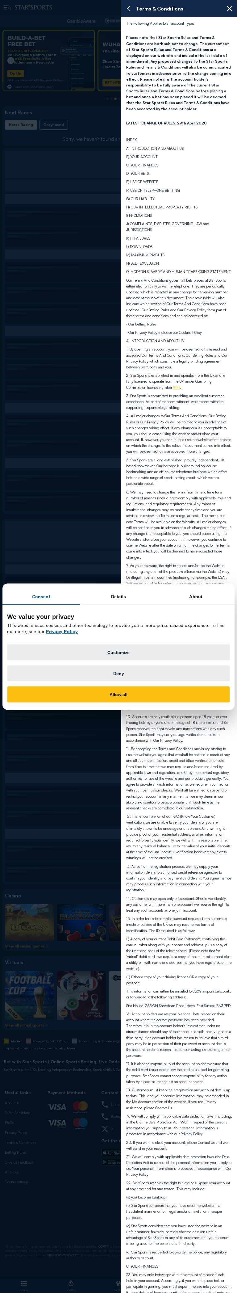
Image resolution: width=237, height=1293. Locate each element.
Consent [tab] (41, 596)
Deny (118, 673)
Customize (118, 652)
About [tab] (195, 596)
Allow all (118, 694)
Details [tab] (118, 596)
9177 (176, 387)
